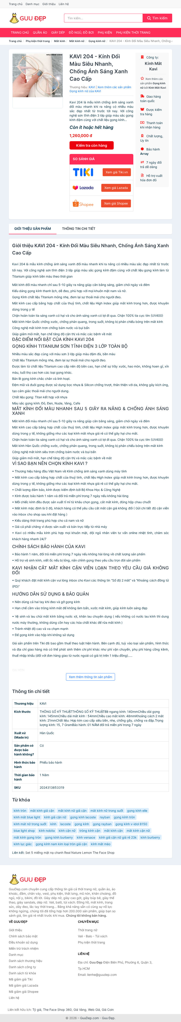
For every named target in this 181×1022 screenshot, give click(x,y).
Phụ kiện (105, 32)
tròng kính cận (89, 830)
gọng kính (82, 824)
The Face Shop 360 (57, 1009)
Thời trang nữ (87, 930)
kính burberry (150, 837)
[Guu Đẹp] (31, 879)
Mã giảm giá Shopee (23, 991)
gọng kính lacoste (83, 817)
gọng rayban (102, 824)
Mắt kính (59, 41)
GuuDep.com (89, 1018)
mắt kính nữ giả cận (72, 810)
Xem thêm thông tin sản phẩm (90, 677)
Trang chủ (16, 4)
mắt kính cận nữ (138, 830)
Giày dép (58, 32)
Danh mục (32, 4)
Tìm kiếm (159, 18)
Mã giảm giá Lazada (23, 985)
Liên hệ (64, 4)
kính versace (86, 837)
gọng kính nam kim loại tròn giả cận (61, 844)
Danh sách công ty (22, 967)
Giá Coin (108, 1009)
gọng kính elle (137, 810)
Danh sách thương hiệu (25, 961)
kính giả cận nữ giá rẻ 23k (118, 837)
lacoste (65, 824)
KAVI (92, 87)
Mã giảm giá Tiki (20, 979)
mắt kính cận (113, 830)
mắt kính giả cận (42, 810)
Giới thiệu (49, 4)
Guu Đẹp (108, 1018)
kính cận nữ (67, 830)
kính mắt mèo (100, 844)
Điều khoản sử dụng (23, 942)
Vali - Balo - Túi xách (92, 936)
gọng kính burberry (59, 837)
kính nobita (47, 830)
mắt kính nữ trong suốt (106, 810)
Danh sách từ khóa (22, 973)
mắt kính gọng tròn (27, 837)
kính (53, 824)
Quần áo (40, 32)
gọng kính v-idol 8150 (131, 824)
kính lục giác (23, 844)
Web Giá (94, 1009)
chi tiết (78, 229)
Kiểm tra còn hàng (91, 145)
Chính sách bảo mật (23, 936)
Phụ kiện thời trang (133, 32)
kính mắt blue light (27, 817)
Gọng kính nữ (97, 41)
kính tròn (20, 810)
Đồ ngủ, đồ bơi (81, 32)
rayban (105, 817)
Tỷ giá (36, 1009)
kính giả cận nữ (55, 817)
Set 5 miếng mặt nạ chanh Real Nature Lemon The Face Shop (70, 852)
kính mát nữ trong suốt (30, 824)
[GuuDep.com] (28, 18)
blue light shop (24, 830)
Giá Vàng (80, 1009)
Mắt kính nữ (76, 41)
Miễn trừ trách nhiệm (24, 948)
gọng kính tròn (124, 817)
